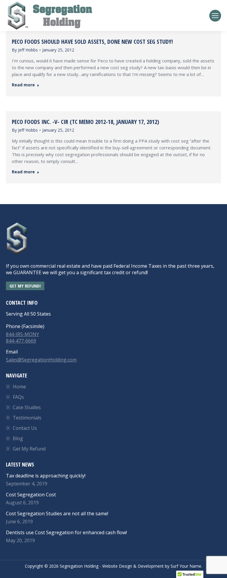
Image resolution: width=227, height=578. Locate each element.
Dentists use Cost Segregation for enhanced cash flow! (66, 532)
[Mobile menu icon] (215, 16)
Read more (23, 85)
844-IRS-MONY (22, 334)
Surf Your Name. (186, 566)
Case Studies (27, 407)
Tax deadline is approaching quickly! (45, 475)
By (25, 50)
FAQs (18, 397)
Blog (18, 438)
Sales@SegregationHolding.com (41, 359)
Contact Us (25, 428)
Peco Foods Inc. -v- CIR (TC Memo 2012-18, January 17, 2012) (85, 122)
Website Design (117, 566)
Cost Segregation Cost (31, 494)
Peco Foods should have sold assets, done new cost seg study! (92, 42)
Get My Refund (29, 448)
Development (151, 566)
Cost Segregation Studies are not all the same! (57, 513)
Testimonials (27, 417)
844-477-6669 (21, 341)
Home (19, 386)
